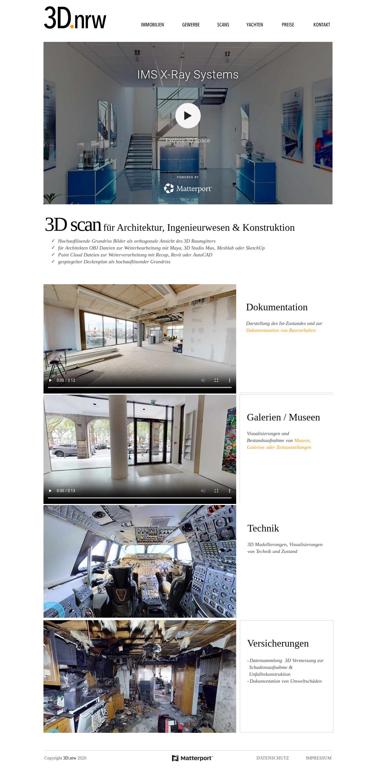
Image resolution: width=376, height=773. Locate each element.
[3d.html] (75, 29)
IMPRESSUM (318, 758)
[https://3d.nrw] (192, 760)
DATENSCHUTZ (273, 758)
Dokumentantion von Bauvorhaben (281, 330)
